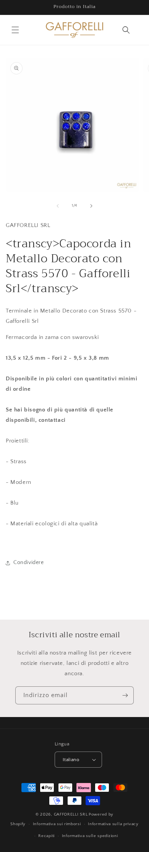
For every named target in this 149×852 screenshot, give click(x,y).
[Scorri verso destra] (91, 205)
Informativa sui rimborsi (57, 824)
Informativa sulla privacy (113, 824)
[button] (15, 29)
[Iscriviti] (125, 695)
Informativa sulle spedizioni (90, 836)
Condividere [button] (28, 562)
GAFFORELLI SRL (71, 814)
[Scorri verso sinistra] (57, 205)
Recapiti (46, 836)
